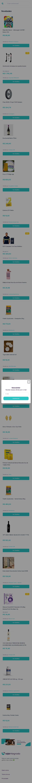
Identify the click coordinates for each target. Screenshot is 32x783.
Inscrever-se (16, 398)
